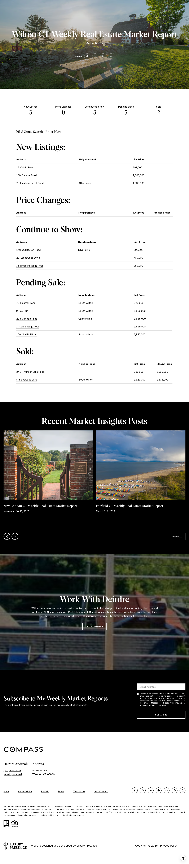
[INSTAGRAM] (143, 790)
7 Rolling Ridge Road (27, 326)
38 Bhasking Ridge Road (29, 265)
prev (7, 536)
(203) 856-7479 (12, 770)
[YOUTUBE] (167, 790)
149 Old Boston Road (28, 249)
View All (177, 536)
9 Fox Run (22, 310)
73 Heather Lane (25, 302)
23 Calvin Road (25, 167)
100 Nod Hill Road (26, 334)
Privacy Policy (173, 705)
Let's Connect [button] (94, 626)
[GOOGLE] (174, 790)
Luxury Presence (86, 845)
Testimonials (79, 791)
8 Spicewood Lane (26, 379)
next (15, 536)
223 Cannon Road (26, 318)
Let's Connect (101, 791)
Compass (80, 806)
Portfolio (45, 791)
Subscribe (161, 714)
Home (6, 791)
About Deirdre (25, 791)
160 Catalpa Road (26, 175)
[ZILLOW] (182, 790)
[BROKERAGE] (159, 790)
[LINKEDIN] (151, 790)
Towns (61, 791)
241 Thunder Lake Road (30, 371)
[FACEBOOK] (135, 790)
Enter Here (53, 132)
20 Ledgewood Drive (28, 257)
